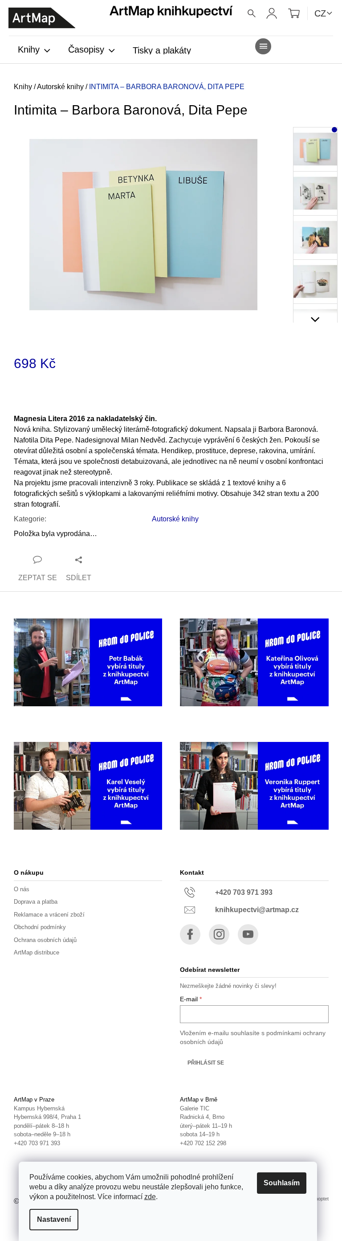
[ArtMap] (41, 18)
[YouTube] (248, 934)
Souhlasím (282, 1183)
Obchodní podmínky (40, 927)
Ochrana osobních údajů (45, 940)
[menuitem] (34, 50)
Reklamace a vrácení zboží (49, 914)
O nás (21, 889)
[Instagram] (219, 934)
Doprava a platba (35, 901)
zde (150, 1196)
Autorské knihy (175, 519)
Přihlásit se (205, 1063)
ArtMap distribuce (36, 952)
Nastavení (54, 1219)
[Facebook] (190, 934)
